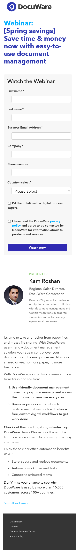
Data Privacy (16, 521)
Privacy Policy (17, 536)
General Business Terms (22, 531)
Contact (14, 526)
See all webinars (16, 503)
